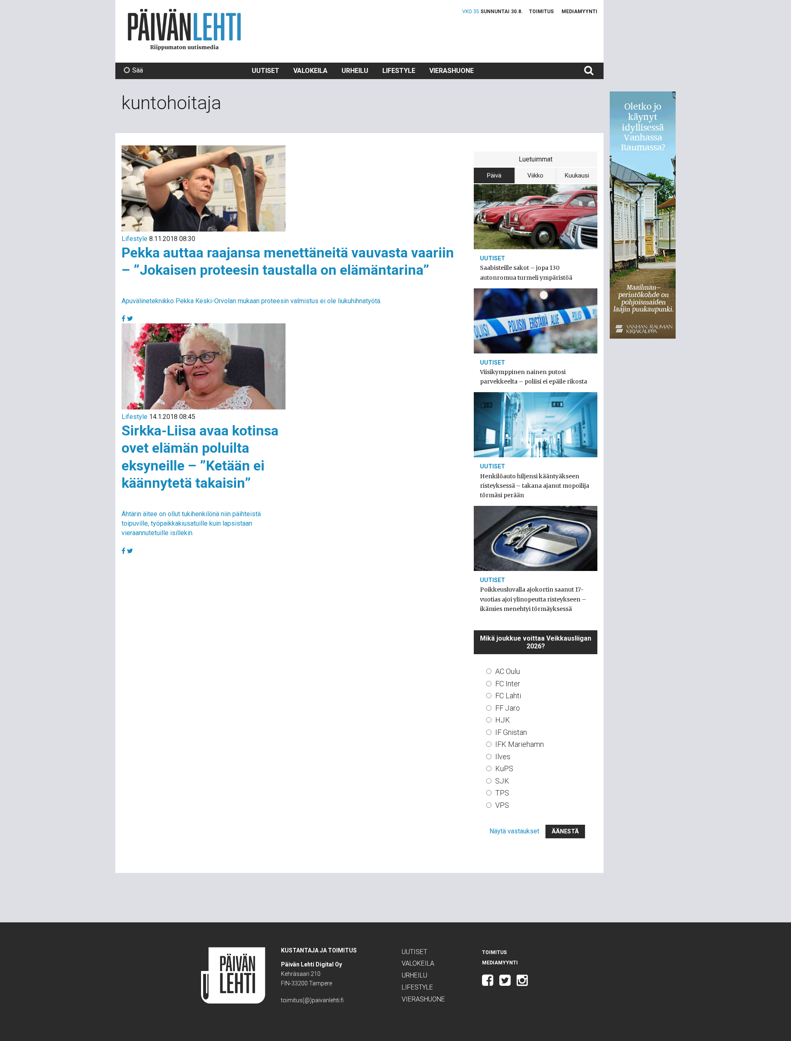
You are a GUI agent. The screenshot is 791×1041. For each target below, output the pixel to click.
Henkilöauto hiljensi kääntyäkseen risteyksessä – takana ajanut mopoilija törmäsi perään (534, 486)
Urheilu (355, 71)
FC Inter (507, 683)
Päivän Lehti (184, 29)
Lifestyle (398, 71)
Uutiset (265, 71)
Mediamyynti (579, 11)
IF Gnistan (511, 732)
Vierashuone (451, 71)
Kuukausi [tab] (577, 175)
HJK (502, 720)
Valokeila (310, 71)
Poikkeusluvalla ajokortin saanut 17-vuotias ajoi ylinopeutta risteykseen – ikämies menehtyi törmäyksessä (533, 599)
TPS (502, 792)
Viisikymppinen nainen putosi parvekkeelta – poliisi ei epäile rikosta (533, 376)
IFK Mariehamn (519, 744)
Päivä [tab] (494, 175)
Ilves (502, 756)
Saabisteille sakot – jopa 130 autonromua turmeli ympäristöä (526, 272)
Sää (137, 70)
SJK (502, 781)
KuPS (504, 768)
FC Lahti (508, 695)
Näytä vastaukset (514, 831)
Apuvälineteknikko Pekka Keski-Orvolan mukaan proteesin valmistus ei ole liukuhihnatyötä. (251, 301)
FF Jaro (507, 708)
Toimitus (541, 11)
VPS (502, 805)
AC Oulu (507, 671)
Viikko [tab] (535, 175)
